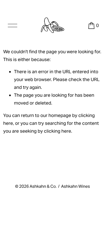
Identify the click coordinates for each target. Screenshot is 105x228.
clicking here (57, 131)
